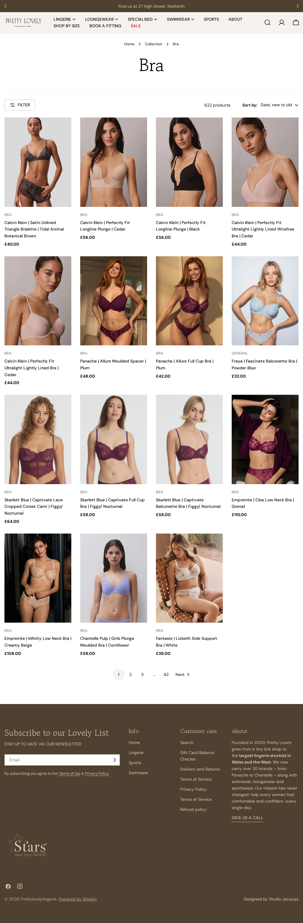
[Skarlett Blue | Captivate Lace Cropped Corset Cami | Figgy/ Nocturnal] (37, 439)
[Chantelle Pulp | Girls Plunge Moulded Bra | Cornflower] (113, 578)
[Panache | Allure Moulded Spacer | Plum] (113, 300)
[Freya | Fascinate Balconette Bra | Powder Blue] (265, 300)
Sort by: (249, 105)
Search (187, 742)
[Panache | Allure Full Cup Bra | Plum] (189, 300)
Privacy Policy (193, 789)
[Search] (267, 22)
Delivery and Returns (200, 769)
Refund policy (193, 809)
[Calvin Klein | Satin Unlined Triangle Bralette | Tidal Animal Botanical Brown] (37, 162)
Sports (135, 762)
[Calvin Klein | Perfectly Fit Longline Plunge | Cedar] (113, 162)
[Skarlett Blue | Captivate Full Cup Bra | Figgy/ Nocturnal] (113, 439)
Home (129, 44)
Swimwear (138, 772)
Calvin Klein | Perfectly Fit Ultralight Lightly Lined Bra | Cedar (31, 367)
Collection (153, 44)
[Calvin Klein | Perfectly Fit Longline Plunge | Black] (189, 162)
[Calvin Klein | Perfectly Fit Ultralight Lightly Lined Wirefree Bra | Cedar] (265, 162)
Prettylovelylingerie (38, 899)
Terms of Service (196, 779)
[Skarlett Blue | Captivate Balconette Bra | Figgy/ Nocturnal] (189, 439)
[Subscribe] (114, 760)
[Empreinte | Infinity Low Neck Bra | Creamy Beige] (37, 578)
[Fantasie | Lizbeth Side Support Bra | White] (189, 578)
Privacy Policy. (97, 773)
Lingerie (136, 752)
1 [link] (118, 674)
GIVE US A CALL (247, 817)
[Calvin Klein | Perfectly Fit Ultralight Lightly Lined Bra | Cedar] (37, 300)
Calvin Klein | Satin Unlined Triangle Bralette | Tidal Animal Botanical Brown (34, 229)
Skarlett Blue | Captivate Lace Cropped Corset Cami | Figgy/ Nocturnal (33, 506)
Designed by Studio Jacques (271, 899)
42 (166, 674)
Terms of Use (69, 773)
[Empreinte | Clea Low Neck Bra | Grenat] (265, 439)
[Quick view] (64, 129)
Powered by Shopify (78, 899)
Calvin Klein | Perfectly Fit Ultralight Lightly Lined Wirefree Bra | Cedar (263, 229)
